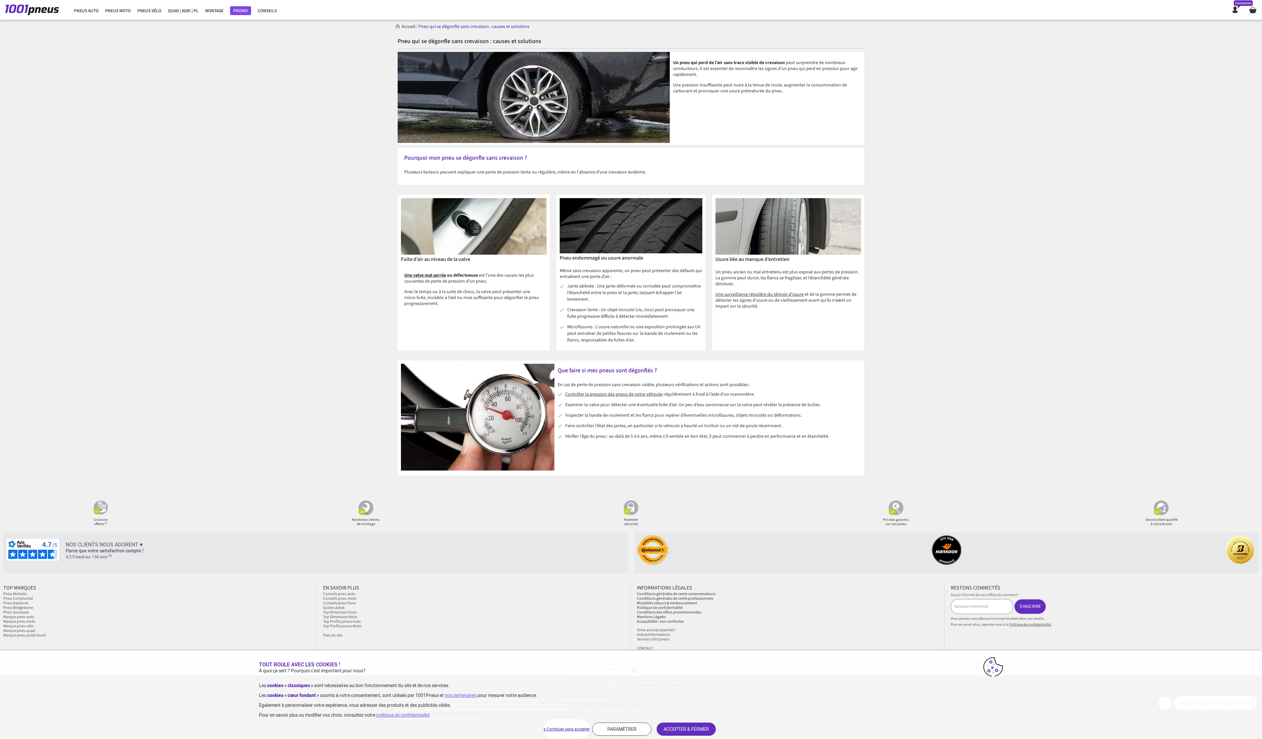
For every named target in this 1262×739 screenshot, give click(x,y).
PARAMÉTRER (622, 729)
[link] (86, 11)
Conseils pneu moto (340, 598)
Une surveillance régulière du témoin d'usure (759, 294)
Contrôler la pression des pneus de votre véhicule (614, 394)
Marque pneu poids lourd (24, 635)
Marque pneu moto (19, 621)
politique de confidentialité (403, 715)
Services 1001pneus (653, 639)
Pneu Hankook (15, 603)
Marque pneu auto (19, 617)
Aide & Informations (653, 634)
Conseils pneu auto (339, 594)
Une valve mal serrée (425, 275)
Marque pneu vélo (18, 626)
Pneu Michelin (15, 594)
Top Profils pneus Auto (342, 621)
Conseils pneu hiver (339, 603)
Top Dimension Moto (340, 617)
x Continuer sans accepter (567, 729)
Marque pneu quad (19, 631)
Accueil (408, 26)
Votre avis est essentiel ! (656, 630)
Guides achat (333, 608)
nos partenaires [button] (461, 695)
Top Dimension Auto (340, 612)
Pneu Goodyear (16, 612)
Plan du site (332, 635)
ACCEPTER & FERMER (686, 729)
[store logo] (34, 10)
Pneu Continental (18, 598)
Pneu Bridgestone (18, 608)
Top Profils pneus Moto (342, 626)
